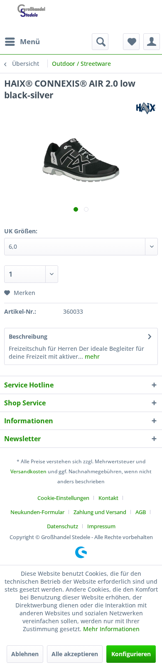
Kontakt (108, 498)
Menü (30, 41)
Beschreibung (28, 336)
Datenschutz (62, 526)
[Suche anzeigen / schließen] (100, 41)
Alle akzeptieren (75, 654)
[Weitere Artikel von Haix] (146, 108)
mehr (91, 356)
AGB (140, 512)
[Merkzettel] (131, 41)
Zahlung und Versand (100, 512)
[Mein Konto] (151, 41)
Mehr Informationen (111, 629)
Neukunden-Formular (37, 512)
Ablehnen (25, 654)
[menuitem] (22, 41)
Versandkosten (28, 471)
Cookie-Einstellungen (63, 498)
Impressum (101, 526)
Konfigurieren (131, 654)
